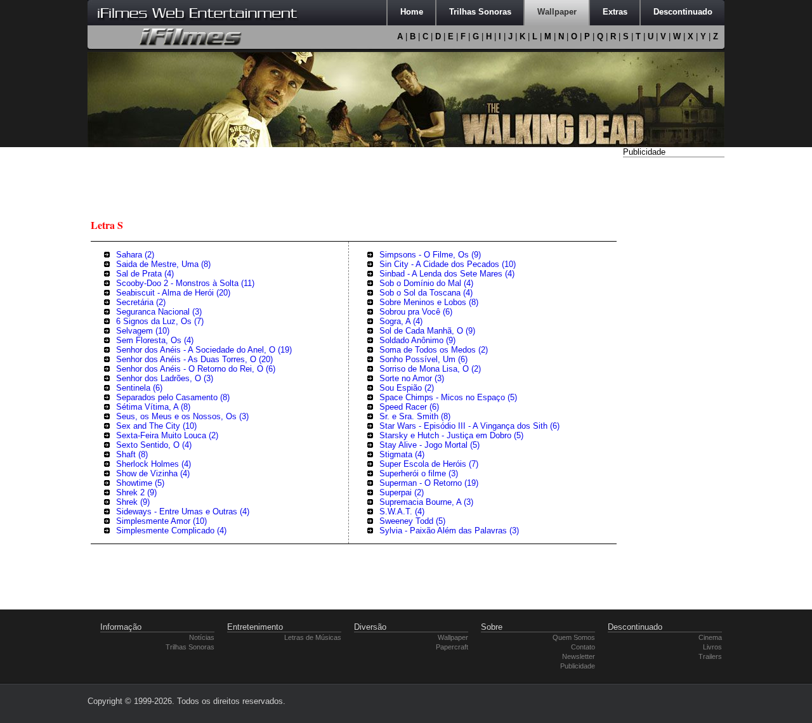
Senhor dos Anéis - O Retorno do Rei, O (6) (195, 369)
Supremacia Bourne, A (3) (426, 502)
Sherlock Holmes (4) (153, 464)
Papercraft (452, 647)
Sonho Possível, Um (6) (423, 359)
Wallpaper (453, 637)
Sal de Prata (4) (145, 273)
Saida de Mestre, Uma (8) (163, 264)
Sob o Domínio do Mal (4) (426, 283)
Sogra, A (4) (400, 321)
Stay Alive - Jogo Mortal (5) (429, 445)
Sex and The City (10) (156, 426)
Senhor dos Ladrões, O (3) (164, 378)
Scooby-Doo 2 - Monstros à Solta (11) (185, 283)
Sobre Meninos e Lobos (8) (428, 302)
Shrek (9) (133, 502)
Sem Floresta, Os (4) (154, 340)
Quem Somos (574, 637)
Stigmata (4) (401, 454)
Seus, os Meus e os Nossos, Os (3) (182, 416)
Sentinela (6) (139, 388)
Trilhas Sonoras (190, 647)
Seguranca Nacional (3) (159, 311)
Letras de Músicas (312, 637)
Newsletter (578, 656)
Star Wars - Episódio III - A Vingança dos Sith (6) (469, 426)
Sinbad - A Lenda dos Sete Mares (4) (446, 273)
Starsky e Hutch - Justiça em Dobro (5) (451, 435)
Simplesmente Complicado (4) (171, 530)
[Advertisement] (673, 350)
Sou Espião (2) (406, 388)
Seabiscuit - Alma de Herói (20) (173, 292)
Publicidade (577, 666)
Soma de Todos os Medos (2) (433, 350)
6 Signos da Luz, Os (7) (160, 321)
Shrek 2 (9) (136, 492)
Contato (583, 647)
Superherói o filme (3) (418, 473)
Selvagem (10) (142, 330)
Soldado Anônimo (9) (417, 340)
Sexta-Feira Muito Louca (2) (167, 435)
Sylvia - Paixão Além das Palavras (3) (449, 530)
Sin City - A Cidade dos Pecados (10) (447, 264)
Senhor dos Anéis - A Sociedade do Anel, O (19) (204, 350)
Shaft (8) (132, 454)
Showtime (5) (140, 483)
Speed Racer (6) (409, 407)
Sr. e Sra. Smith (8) (414, 416)
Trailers (710, 656)
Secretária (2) (141, 302)
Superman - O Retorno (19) (428, 483)
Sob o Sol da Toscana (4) (426, 292)
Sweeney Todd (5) (412, 521)
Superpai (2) (401, 492)
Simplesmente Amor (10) (161, 521)
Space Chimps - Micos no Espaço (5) (448, 397)
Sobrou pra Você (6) (415, 311)
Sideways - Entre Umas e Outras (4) (182, 511)
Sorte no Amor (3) (411, 378)
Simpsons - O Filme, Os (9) (430, 254)
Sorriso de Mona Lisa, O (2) (430, 369)
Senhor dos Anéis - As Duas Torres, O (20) (194, 359)
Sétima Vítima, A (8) (153, 407)
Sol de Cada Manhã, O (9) (427, 330)
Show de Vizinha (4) (153, 473)
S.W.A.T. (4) (401, 511)
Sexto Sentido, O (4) (154, 445)
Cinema (710, 637)
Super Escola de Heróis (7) (428, 464)
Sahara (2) (135, 254)
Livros (712, 647)
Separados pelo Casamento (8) (173, 397)
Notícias (201, 637)
